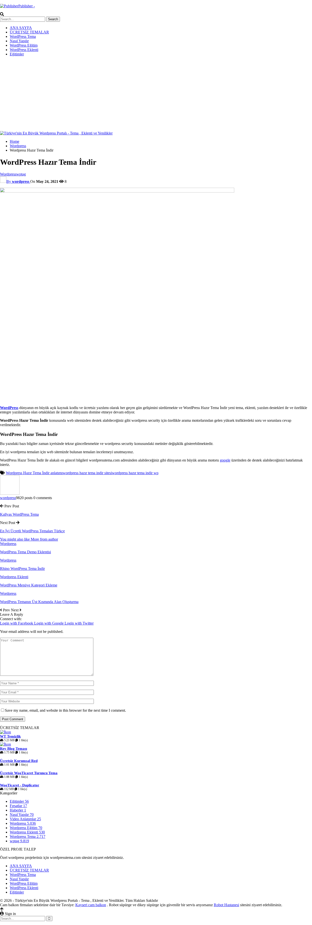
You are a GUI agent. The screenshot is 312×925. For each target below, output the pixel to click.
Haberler (18, 810)
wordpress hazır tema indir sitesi (87, 473)
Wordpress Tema (27, 836)
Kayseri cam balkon (90, 905)
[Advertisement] (156, 94)
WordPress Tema (23, 36)
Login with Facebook (17, 623)
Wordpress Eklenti (14, 577)
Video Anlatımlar (25, 819)
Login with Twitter (79, 623)
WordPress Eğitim (24, 45)
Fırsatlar (18, 806)
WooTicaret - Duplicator (19, 785)
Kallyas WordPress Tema (19, 514)
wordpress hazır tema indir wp (135, 473)
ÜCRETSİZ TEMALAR (29, 32)
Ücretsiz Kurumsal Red (19, 761)
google (225, 460)
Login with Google (49, 623)
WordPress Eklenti (24, 50)
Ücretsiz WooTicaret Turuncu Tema (29, 773)
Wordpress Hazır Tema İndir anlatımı (34, 473)
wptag (21, 174)
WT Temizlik (10, 736)
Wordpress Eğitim (26, 828)
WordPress (9, 408)
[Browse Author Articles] (10, 493)
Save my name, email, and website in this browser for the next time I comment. (65, 710)
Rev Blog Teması (13, 748)
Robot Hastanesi (226, 905)
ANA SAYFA (21, 28)
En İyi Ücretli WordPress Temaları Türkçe (32, 531)
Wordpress (8, 174)
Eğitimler (17, 54)
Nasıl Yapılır (19, 41)
